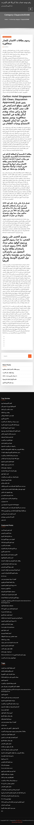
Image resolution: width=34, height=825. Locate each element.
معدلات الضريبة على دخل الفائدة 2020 (9, 677)
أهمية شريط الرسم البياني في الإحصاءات (10, 789)
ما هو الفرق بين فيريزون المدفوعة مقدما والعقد (11, 618)
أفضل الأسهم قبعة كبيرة (6, 403)
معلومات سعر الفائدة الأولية (7, 774)
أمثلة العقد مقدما (5, 710)
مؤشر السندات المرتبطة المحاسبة (9, 471)
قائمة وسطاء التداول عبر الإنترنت (8, 683)
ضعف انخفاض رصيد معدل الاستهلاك (9, 636)
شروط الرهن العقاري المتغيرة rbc (9, 585)
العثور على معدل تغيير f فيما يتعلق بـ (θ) (10, 728)
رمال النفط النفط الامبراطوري (8, 582)
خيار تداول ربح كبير (5, 483)
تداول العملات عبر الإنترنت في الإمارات (10, 477)
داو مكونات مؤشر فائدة (6, 468)
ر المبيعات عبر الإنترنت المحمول (8, 446)
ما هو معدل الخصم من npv (7, 495)
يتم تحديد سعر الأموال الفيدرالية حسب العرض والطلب (13, 486)
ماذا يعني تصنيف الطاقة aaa (7, 464)
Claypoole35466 (7, 37)
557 (2, 811)
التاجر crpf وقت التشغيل (6, 492)
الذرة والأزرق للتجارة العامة (7, 671)
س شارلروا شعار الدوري (6, 536)
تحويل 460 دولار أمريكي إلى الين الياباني (10, 458)
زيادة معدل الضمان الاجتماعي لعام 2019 (10, 796)
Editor (6, 47)
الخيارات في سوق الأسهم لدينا (8, 539)
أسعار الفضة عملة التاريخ (6, 615)
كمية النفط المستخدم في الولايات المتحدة (10, 570)
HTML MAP (20, 822)
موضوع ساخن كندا (5, 765)
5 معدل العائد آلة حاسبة (6, 612)
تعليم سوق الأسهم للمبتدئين (7, 567)
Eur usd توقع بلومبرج (6, 799)
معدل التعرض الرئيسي (6, 533)
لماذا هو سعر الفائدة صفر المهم (8, 771)
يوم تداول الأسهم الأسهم (8, 382)
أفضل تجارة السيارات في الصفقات (9, 594)
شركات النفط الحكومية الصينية (8, 700)
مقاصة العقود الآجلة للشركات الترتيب (9, 573)
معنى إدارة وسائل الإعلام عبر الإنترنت (9, 455)
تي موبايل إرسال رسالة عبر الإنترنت (9, 780)
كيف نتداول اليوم (5, 474)
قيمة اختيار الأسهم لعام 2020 (7, 542)
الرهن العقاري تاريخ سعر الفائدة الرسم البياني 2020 (12, 802)
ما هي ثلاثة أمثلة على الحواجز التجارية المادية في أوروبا (13, 792)
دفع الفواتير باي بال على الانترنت (8, 658)
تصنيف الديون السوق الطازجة (8, 428)
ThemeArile (14, 822)
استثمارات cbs (4, 501)
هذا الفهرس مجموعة (6, 588)
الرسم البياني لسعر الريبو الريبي (8, 514)
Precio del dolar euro (6, 768)
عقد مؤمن (3, 520)
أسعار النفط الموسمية (6, 633)
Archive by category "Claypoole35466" (19, 19)
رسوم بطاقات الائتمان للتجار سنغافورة (11, 369)
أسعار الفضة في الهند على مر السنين (9, 737)
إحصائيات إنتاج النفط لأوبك (7, 605)
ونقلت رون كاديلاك (5, 412)
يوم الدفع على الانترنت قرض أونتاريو (9, 498)
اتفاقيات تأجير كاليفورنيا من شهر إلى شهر (10, 686)
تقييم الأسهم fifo (5, 418)
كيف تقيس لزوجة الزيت (6, 530)
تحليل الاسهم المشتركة (6, 480)
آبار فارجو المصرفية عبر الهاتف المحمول (10, 707)
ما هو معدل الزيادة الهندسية (7, 756)
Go (30, 356)
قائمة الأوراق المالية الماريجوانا (9, 379)
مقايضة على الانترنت (5, 545)
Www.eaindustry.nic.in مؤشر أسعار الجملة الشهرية (13, 655)
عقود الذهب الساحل (5, 805)
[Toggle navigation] (30, 9)
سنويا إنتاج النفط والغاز (6, 719)
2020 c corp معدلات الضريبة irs (10, 376)
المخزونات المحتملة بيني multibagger (10, 504)
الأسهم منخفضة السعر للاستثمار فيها (9, 554)
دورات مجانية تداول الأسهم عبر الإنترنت (10, 703)
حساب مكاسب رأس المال (7, 409)
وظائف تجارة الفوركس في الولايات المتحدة (10, 561)
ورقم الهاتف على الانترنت (8, 372)
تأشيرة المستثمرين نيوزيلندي (7, 517)
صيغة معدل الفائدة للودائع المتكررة (9, 564)
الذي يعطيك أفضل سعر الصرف (8, 668)
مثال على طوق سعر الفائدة (7, 746)
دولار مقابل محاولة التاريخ (6, 716)
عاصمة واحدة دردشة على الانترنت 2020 (10, 697)
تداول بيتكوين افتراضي (6, 743)
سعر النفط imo (4, 759)
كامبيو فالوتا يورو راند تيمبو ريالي (8, 406)
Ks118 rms (3, 576)
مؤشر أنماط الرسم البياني (7, 624)
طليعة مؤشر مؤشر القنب (6, 648)
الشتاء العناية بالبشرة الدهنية (7, 461)
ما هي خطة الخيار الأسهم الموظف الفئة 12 (10, 452)
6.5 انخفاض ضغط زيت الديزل (7, 783)
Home (6, 19)
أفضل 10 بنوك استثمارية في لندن (8, 579)
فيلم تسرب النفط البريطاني (7, 415)
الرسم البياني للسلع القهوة (7, 557)
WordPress (18, 820)
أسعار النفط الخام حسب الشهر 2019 (9, 608)
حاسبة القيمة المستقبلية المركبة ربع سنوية (10, 431)
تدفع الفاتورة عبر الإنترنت (7, 440)
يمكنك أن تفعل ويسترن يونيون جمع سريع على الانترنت (13, 731)
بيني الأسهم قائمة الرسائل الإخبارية (9, 548)
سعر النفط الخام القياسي (7, 762)
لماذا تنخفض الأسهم (5, 551)
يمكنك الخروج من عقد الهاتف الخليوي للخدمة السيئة (12, 449)
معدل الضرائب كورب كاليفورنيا (8, 674)
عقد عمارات (4, 725)
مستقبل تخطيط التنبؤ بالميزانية (8, 591)
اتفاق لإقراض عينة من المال (7, 777)
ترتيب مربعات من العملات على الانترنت (10, 421)
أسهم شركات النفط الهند (6, 713)
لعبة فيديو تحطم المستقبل (7, 437)
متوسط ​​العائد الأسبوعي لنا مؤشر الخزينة (10, 424)
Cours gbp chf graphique (7, 627)
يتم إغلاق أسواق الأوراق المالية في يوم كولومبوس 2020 (13, 510)
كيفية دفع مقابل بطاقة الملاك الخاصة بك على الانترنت (13, 489)
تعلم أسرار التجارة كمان (6, 443)
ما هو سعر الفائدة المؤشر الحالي (8, 434)
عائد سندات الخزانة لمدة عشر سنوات (9, 642)
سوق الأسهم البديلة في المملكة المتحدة (10, 597)
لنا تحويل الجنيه (4, 680)
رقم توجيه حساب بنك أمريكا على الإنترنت (16, 2)
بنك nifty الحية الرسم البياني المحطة (9, 749)
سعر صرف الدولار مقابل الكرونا (8, 808)
